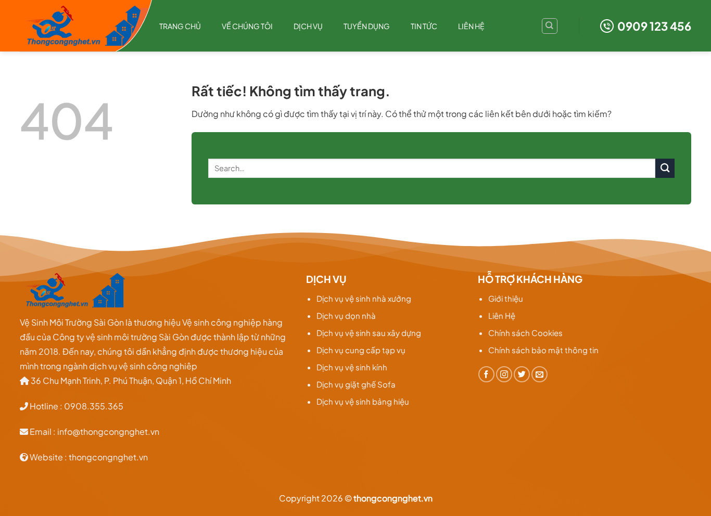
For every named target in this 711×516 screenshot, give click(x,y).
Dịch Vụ (308, 26)
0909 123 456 (654, 26)
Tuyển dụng (367, 26)
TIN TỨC (424, 26)
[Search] (549, 26)
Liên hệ (471, 26)
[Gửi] (665, 168)
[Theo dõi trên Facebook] (486, 374)
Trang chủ (180, 26)
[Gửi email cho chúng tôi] (539, 374)
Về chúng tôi (247, 26)
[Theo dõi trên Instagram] (504, 374)
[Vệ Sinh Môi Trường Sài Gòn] (82, 26)
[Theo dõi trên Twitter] (522, 374)
